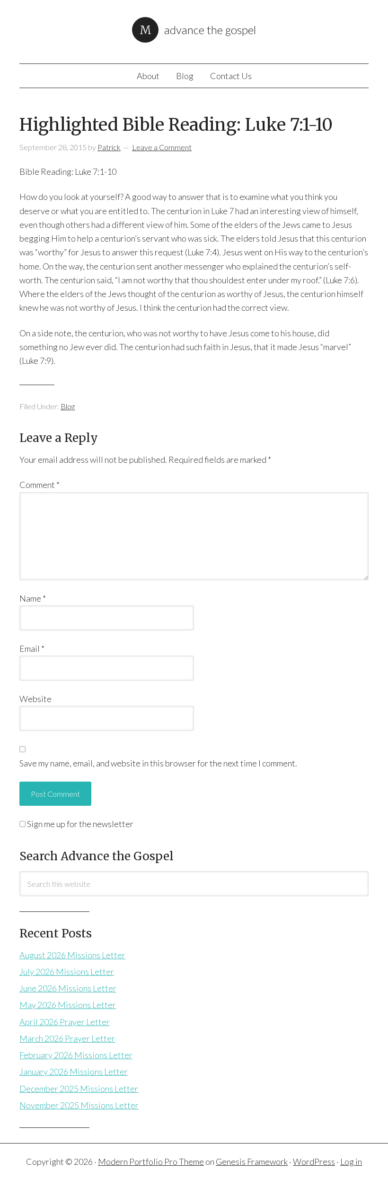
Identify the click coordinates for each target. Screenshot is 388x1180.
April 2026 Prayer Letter (64, 1022)
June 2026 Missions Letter (67, 988)
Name (32, 598)
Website (35, 699)
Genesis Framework (252, 1161)
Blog (68, 406)
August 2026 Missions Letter (72, 955)
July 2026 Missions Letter (66, 971)
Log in (351, 1161)
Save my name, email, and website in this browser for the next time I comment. (158, 763)
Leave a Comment (162, 147)
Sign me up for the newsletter (79, 824)
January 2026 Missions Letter (73, 1071)
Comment (39, 484)
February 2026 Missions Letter (75, 1055)
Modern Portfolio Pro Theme (151, 1161)
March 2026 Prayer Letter (67, 1038)
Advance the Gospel (210, 29)
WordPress (314, 1161)
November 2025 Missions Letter (79, 1105)
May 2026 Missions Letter (67, 1005)
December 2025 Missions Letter (78, 1088)
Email (31, 648)
